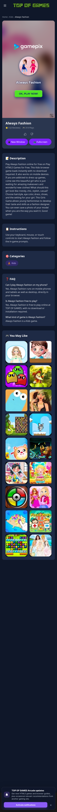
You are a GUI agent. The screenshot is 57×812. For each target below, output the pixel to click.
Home (5, 17)
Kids (11, 17)
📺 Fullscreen (40, 141)
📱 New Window (16, 141)
